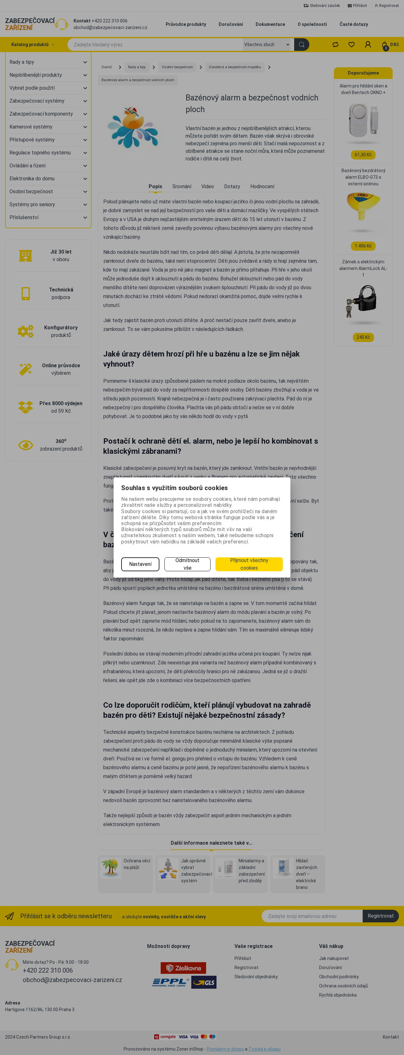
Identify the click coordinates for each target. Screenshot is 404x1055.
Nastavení (140, 564)
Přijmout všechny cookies (249, 564)
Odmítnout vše (187, 564)
